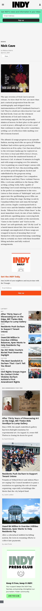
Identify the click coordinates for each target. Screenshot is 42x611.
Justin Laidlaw (8, 498)
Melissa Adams (8, 50)
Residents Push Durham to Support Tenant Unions (13, 331)
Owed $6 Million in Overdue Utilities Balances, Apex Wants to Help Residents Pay (13, 343)
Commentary (5, 349)
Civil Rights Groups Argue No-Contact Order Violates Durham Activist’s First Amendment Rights (13, 378)
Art (2, 313)
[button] (21, 274)
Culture (4, 360)
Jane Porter (8, 547)
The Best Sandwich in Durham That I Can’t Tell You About (13, 365)
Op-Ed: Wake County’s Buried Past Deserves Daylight (12, 354)
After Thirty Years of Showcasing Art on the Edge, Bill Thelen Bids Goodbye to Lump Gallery (13, 320)
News (3, 41)
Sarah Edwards (9, 442)
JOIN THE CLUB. (14, 599)
